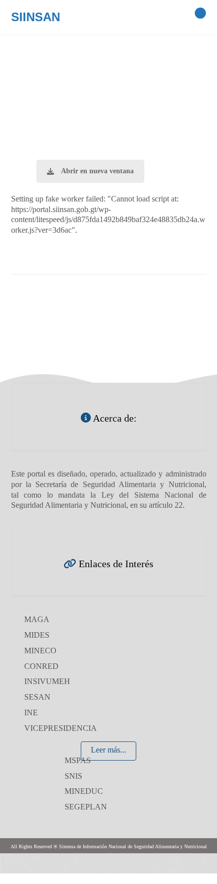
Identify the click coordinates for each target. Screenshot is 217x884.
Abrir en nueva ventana (97, 171)
